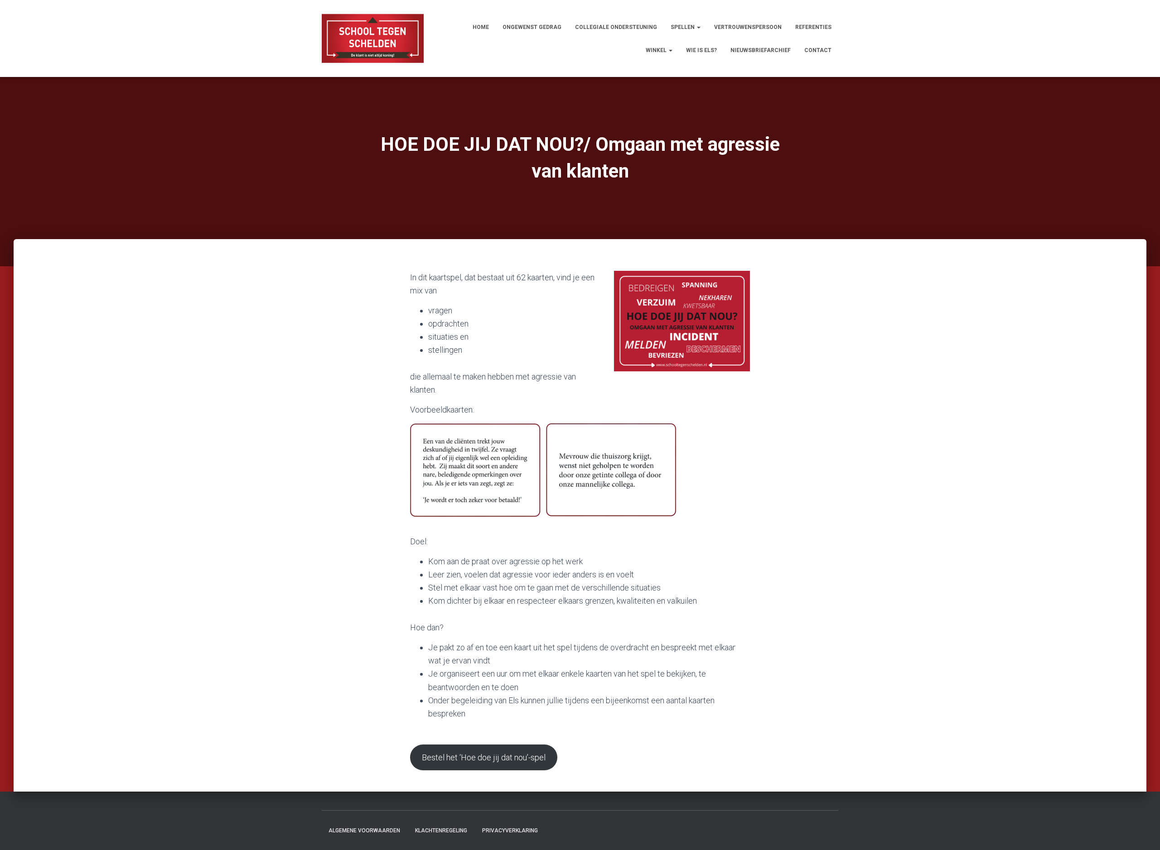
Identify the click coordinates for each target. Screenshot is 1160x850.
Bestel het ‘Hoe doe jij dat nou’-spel (484, 757)
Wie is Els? (701, 50)
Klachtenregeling (441, 830)
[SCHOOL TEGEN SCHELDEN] (372, 38)
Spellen (683, 27)
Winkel (657, 50)
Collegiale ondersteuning (616, 27)
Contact (817, 50)
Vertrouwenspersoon (748, 27)
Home (481, 27)
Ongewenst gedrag (532, 27)
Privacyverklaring (510, 830)
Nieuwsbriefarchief (760, 50)
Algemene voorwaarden (364, 830)
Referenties (813, 27)
